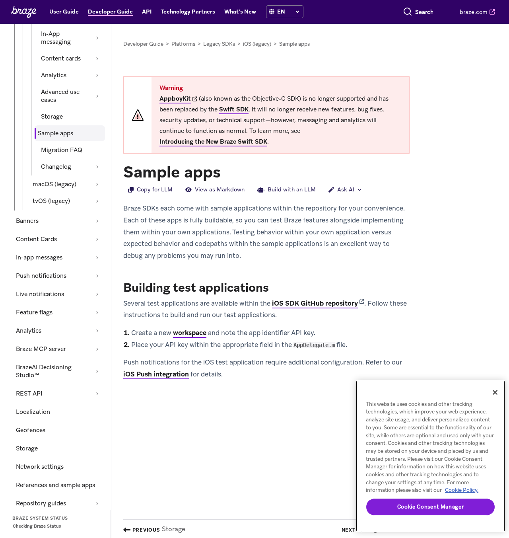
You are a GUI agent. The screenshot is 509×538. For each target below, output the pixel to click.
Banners (27, 221)
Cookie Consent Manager (430, 506)
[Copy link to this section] (228, 171)
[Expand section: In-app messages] (97, 257)
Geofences (30, 430)
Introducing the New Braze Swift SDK (213, 142)
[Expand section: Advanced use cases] (97, 96)
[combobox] (424, 12)
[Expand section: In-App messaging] (97, 38)
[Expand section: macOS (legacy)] (97, 184)
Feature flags (34, 312)
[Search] (408, 12)
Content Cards (36, 239)
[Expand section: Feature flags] (97, 312)
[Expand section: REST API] (97, 393)
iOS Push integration (156, 374)
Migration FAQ (61, 150)
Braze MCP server (41, 349)
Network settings (40, 467)
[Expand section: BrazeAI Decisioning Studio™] (97, 371)
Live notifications (40, 294)
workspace (189, 332)
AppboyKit (175, 99)
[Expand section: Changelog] (97, 167)
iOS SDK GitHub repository (315, 303)
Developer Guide (143, 44)
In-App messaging (56, 38)
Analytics (53, 75)
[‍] (271, 12)
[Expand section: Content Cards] (97, 239)
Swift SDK (234, 109)
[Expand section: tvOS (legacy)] (97, 201)
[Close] (495, 392)
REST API (29, 394)
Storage (52, 117)
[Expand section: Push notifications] (97, 276)
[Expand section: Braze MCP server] (97, 349)
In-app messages (39, 257)
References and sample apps (55, 485)
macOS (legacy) (54, 184)
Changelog (56, 167)
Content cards (61, 58)
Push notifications (41, 276)
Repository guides (41, 503)
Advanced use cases (60, 96)
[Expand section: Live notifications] (97, 294)
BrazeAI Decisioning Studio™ (44, 371)
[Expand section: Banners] (97, 221)
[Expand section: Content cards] (97, 58)
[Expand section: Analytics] (97, 75)
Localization (33, 412)
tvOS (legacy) (51, 201)
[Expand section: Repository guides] (97, 503)
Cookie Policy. (461, 490)
